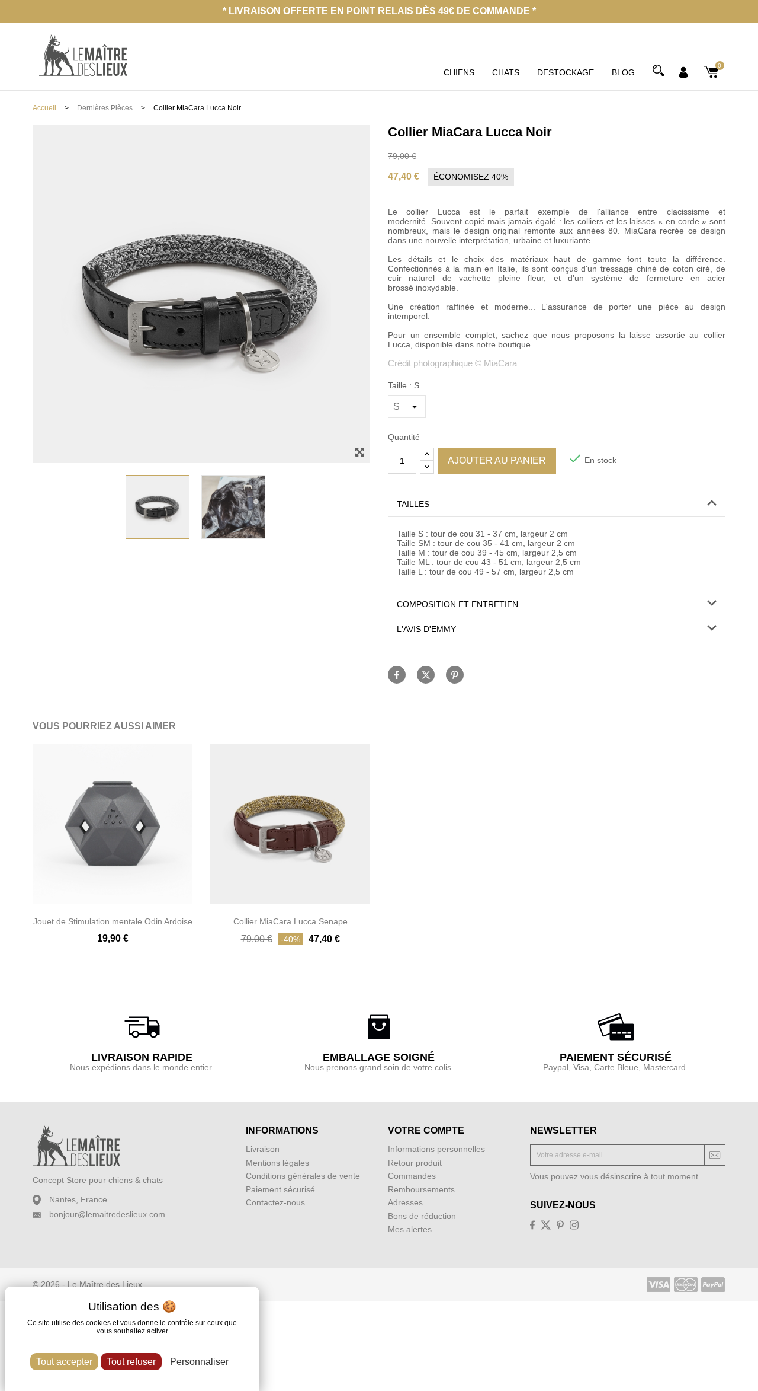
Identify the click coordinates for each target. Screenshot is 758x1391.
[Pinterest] (455, 675)
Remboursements (421, 1189)
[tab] (556, 504)
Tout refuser (131, 1362)
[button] (557, 504)
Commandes (412, 1176)
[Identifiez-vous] (683, 71)
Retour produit (415, 1162)
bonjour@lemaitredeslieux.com (107, 1214)
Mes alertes (410, 1229)
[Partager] (397, 675)
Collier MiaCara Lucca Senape (290, 921)
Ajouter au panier (497, 460)
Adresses (405, 1202)
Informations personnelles (436, 1149)
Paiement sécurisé (280, 1189)
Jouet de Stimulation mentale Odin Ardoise (112, 921)
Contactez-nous (275, 1202)
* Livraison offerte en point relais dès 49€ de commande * (379, 11)
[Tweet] (426, 675)
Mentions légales (277, 1162)
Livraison (263, 1149)
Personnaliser (199, 1362)
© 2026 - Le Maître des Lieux (87, 1284)
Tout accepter (64, 1362)
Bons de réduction (422, 1216)
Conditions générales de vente (303, 1176)
